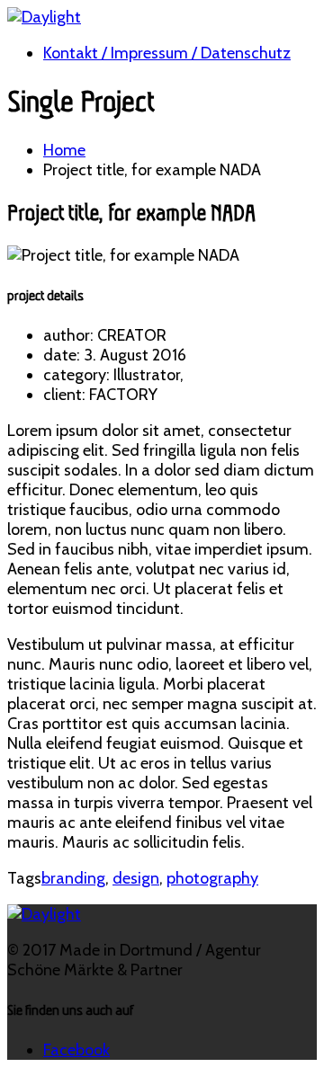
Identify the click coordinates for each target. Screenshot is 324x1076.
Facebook (76, 1050)
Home (64, 150)
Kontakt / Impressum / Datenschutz (167, 53)
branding (73, 878)
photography (212, 878)
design (135, 878)
